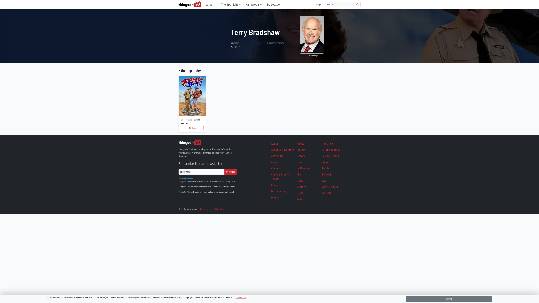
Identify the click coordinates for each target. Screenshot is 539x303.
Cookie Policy (218, 209)
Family (300, 143)
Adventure (277, 156)
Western (327, 193)
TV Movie (327, 174)
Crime (274, 185)
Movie (193, 128)
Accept (449, 299)
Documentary (279, 191)
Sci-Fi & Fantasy (331, 150)
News (300, 193)
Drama (275, 197)
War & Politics (330, 187)
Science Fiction (330, 156)
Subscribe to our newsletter (201, 163)
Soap (325, 162)
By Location (274, 4)
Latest (209, 4)
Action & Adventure (282, 150)
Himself (184, 123)
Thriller (326, 168)
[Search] (357, 4)
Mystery (301, 187)
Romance (327, 143)
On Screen (252, 4)
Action (275, 143)
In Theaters (303, 168)
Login (318, 4)
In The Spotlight (228, 4)
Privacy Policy (204, 209)
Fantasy (301, 150)
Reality (301, 199)
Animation (277, 162)
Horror (300, 162)
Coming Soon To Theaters (280, 177)
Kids (299, 174)
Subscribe (230, 171)
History (301, 156)
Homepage (313, 55)
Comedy (276, 168)
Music (300, 180)
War (324, 180)
